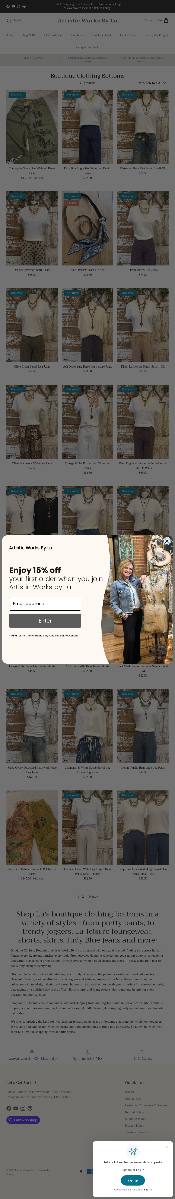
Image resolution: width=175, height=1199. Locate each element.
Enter (45, 620)
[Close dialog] (166, 541)
